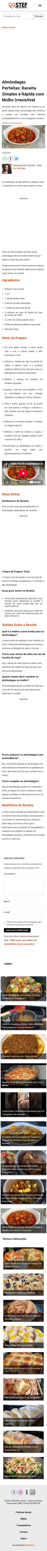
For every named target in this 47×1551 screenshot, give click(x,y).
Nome (7, 901)
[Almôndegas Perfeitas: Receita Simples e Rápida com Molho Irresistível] (23, 1220)
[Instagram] (20, 1492)
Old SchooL (29, 1545)
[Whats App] (4, 158)
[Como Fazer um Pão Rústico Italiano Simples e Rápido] (23, 1311)
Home (4, 27)
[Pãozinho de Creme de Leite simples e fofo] (23, 1363)
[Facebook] (10, 158)
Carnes (12, 27)
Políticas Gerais (23, 1512)
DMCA (23, 1519)
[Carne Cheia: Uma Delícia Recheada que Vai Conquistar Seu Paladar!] (23, 1104)
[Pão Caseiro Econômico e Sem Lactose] (23, 1416)
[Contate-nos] (32, 1492)
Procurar (39, 16)
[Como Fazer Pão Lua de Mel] (23, 1337)
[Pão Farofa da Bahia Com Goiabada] (23, 1389)
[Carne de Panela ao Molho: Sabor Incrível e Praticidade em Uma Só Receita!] (23, 1017)
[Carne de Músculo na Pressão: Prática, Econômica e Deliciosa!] (23, 988)
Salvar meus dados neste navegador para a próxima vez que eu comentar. (24, 923)
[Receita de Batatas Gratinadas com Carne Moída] (23, 1075)
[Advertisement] (23, 54)
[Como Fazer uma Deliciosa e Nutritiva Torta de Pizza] (23, 1258)
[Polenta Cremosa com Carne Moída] (23, 1046)
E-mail (7, 912)
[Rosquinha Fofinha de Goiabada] (23, 1285)
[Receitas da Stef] (17, 6)
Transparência (23, 1525)
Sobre (23, 1538)
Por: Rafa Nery (19, 168)
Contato (23, 1532)
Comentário (10, 874)
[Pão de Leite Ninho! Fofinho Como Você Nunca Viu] (23, 1442)
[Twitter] (16, 158)
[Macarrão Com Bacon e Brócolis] (23, 1468)
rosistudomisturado (15, 123)
